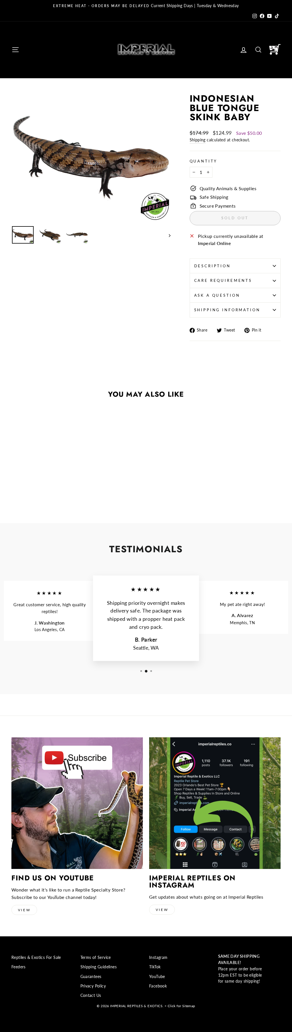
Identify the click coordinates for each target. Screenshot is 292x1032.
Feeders (18, 967)
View (24, 910)
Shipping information (227, 310)
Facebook (158, 986)
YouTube (157, 976)
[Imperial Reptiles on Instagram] (215, 803)
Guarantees (91, 976)
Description (212, 266)
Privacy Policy (93, 986)
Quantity (204, 161)
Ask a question (217, 295)
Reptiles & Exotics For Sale (36, 957)
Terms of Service (95, 957)
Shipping (198, 140)
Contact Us (90, 995)
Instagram (158, 957)
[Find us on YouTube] (77, 803)
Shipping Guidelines (98, 967)
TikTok (155, 967)
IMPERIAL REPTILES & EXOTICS (136, 1006)
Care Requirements (223, 280)
